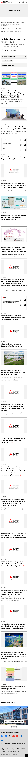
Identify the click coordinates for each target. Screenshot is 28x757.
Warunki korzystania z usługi (7, 748)
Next (19, 727)
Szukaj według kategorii (8, 56)
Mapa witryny (17, 751)
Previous (9, 727)
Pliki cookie (15, 750)
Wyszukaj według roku (8, 65)
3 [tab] (16, 727)
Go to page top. (26, 755)
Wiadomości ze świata (8, 60)
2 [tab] (14, 727)
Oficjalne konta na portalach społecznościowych (15, 743)
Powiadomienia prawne (7, 751)
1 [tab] (12, 727)
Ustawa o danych (7, 750)
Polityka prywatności (20, 748)
